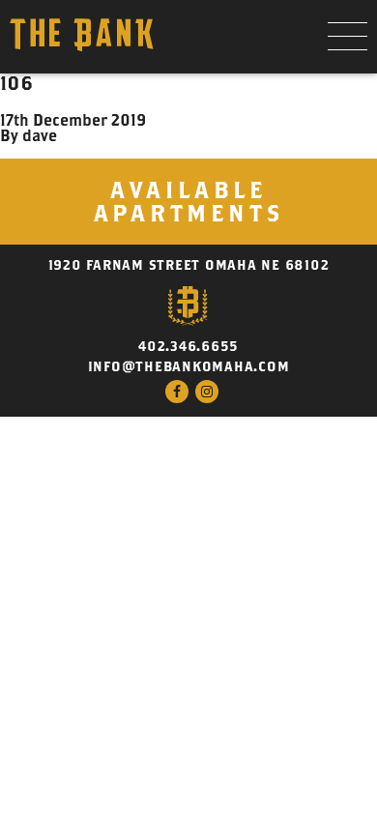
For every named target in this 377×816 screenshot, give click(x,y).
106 (16, 83)
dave (39, 135)
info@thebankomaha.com (189, 366)
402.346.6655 (188, 346)
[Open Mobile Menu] (347, 36)
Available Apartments (189, 201)
